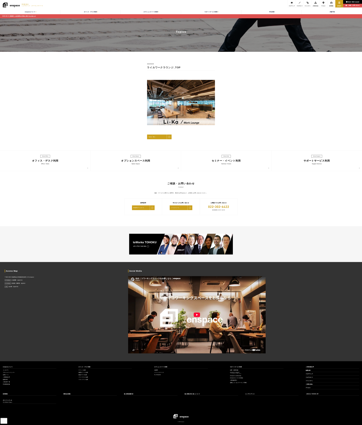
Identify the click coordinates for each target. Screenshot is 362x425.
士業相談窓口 (233, 380)
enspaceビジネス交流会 (236, 377)
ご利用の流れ (309, 384)
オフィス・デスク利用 (84, 366)
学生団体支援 (6, 384)
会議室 (156, 370)
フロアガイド (309, 377)
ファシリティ (309, 380)
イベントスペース (159, 372)
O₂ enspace (157, 374)
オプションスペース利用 (160, 366)
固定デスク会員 (83, 374)
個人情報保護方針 (128, 393)
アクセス (308, 387)
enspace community (235, 375)
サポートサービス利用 (236, 366)
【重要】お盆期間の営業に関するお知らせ (22, 16)
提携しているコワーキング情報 (238, 382)
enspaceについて (8, 366)
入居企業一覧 (6, 381)
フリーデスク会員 (83, 377)
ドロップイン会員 (83, 379)
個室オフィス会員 (83, 372)
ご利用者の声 (6, 377)
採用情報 (5, 393)
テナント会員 (82, 370)
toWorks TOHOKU (311, 393)
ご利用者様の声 (310, 366)
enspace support (236, 373)
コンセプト (6, 370)
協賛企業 (5, 379)
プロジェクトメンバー (9, 372)
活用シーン (6, 374)
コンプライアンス (250, 393)
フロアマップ (309, 373)
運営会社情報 (67, 393)
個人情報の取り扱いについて (192, 393)
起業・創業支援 (234, 370)
